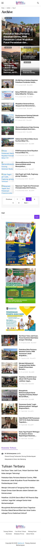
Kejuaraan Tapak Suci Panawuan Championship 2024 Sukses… (27, 187)
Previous (9, 199)
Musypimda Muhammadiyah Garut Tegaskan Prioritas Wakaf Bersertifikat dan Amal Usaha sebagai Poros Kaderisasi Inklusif (18, 510)
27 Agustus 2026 (25, 342)
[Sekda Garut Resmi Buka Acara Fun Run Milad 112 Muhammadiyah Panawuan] (7, 142)
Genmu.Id (21, 543)
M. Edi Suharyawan (10, 453)
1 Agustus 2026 (25, 358)
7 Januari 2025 (21, 120)
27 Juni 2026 (24, 372)
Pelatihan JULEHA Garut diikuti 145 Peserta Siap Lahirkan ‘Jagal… (27, 379)
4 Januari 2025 (21, 132)
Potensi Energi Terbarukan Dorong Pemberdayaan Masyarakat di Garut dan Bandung (20, 458)
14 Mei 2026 (24, 399)
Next (25, 203)
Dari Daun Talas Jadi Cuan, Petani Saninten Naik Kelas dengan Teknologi (28, 338)
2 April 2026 (24, 438)
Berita (5, 345)
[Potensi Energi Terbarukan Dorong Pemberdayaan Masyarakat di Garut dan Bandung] (30, 68)
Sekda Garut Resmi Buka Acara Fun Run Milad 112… (26, 140)
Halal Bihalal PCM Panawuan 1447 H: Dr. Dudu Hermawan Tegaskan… (29, 420)
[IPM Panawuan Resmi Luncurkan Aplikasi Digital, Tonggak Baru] (30, 53)
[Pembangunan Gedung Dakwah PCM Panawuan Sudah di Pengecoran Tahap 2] (7, 119)
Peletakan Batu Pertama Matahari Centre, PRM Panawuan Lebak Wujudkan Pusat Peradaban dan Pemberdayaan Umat (20, 480)
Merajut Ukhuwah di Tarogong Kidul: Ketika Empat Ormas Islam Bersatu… (27, 366)
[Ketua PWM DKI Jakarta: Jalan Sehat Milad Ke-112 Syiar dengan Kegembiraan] (7, 95)
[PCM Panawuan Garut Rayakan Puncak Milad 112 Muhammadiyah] (7, 154)
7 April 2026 (24, 411)
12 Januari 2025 (21, 85)
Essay (5, 413)
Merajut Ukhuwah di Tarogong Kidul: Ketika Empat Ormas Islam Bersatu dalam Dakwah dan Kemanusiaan (19, 490)
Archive (8, 18)
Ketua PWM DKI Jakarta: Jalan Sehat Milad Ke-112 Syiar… (26, 93)
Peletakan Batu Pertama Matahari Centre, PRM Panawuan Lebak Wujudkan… (28, 352)
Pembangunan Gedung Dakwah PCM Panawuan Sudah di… (26, 116)
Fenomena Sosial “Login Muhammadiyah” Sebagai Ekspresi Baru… (28, 406)
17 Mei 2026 (24, 383)
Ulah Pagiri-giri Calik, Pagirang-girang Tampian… (26, 175)
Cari (3, 213)
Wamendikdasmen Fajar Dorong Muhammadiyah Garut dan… (27, 128)
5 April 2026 (24, 425)
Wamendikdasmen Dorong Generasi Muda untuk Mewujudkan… (25, 164)
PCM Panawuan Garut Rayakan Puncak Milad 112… (26, 152)
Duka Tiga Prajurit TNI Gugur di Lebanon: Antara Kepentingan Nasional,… (29, 434)
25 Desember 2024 (22, 143)
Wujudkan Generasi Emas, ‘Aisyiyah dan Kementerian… (25, 105)
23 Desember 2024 (22, 179)
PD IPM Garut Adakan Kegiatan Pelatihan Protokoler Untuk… (26, 81)
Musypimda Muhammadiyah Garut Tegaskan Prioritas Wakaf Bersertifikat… (28, 394)
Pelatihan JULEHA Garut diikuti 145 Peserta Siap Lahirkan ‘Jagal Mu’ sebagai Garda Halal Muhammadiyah (19, 500)
